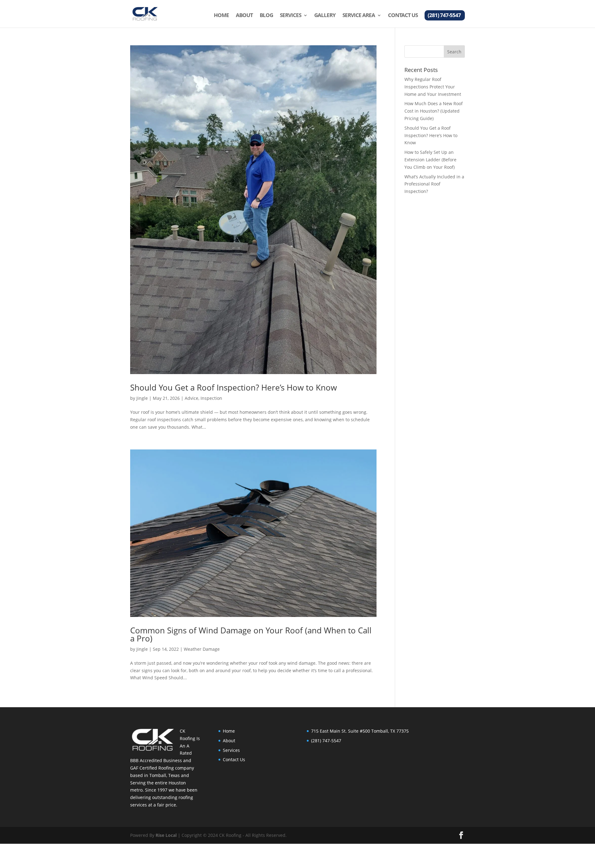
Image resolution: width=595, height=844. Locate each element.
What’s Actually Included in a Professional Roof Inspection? (434, 184)
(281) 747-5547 (444, 16)
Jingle (142, 398)
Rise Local (166, 835)
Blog (266, 16)
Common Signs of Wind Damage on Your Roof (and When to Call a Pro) (251, 634)
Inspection (211, 398)
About (244, 16)
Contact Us (403, 16)
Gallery (325, 16)
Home (221, 16)
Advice (191, 398)
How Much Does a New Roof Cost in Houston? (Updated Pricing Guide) (433, 110)
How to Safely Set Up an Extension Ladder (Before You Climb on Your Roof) (430, 159)
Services (290, 16)
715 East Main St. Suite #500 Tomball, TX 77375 (360, 731)
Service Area (358, 16)
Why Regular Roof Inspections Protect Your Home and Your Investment (432, 86)
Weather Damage (202, 649)
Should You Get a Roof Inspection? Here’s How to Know (233, 387)
